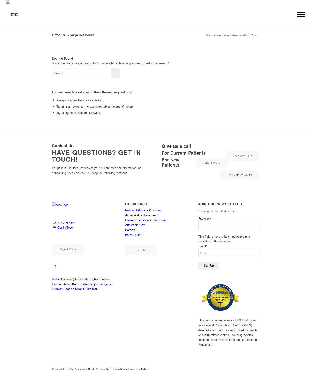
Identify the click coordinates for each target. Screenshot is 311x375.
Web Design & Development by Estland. (128, 369)
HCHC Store (133, 234)
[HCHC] (49, 14)
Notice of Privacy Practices (143, 210)
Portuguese (104, 284)
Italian (67, 284)
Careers (130, 230)
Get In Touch (65, 227)
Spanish (69, 288)
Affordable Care (135, 225)
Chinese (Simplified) (74, 279)
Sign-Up (208, 265)
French (105, 279)
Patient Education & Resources (146, 220)
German (57, 284)
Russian (57, 288)
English (94, 279)
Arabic (56, 279)
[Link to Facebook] (55, 266)
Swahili (79, 288)
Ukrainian (91, 288)
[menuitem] (299, 14)
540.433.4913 (66, 223)
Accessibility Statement (141, 215)
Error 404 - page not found (73, 35)
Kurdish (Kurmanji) (84, 284)
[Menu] (299, 14)
